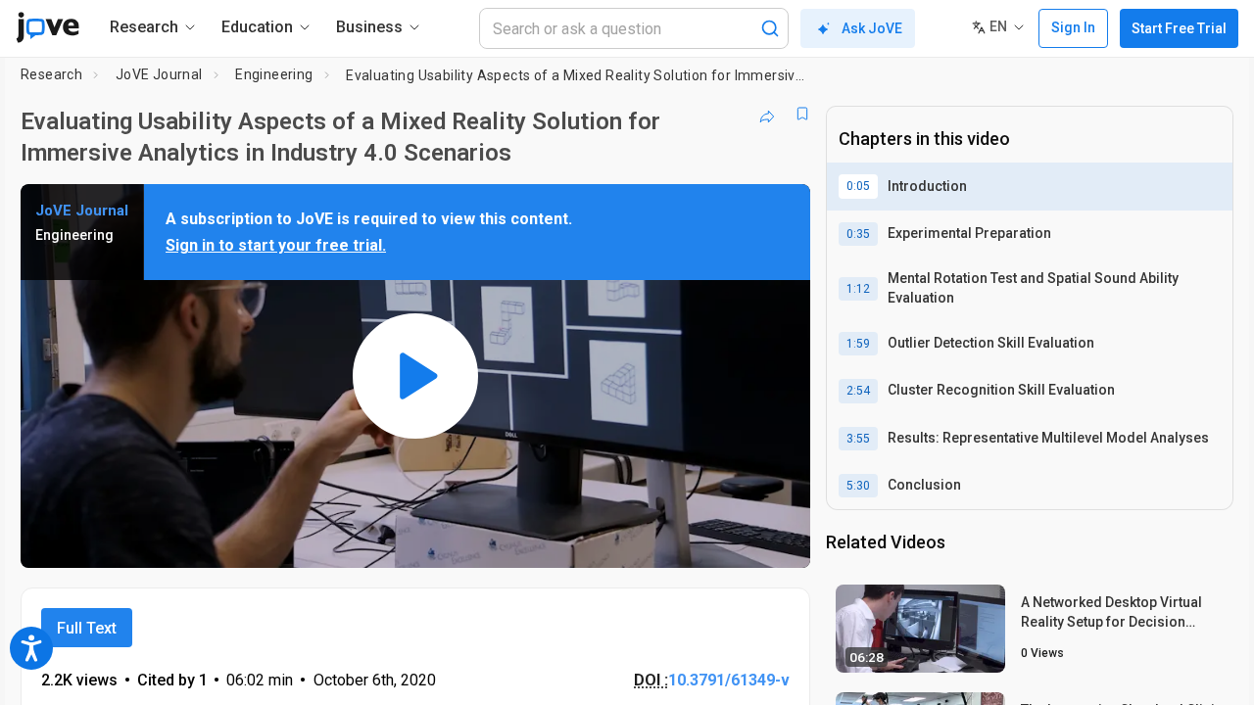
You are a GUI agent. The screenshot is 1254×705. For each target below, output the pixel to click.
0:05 (858, 186)
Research (51, 74)
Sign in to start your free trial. (276, 245)
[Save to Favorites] (802, 113)
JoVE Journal (159, 74)
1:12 (858, 289)
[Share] (767, 113)
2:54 (858, 391)
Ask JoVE (872, 28)
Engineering (274, 74)
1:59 (858, 344)
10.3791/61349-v (729, 680)
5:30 (858, 486)
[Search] (770, 28)
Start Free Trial (1179, 28)
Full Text (87, 628)
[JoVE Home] (47, 27)
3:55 (858, 439)
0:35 (858, 234)
